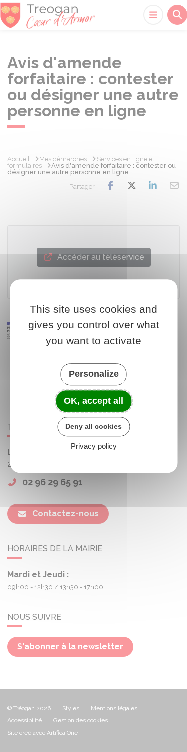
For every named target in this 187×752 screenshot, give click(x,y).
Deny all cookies (93, 426)
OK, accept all (93, 401)
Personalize (94, 374)
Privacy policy (94, 446)
